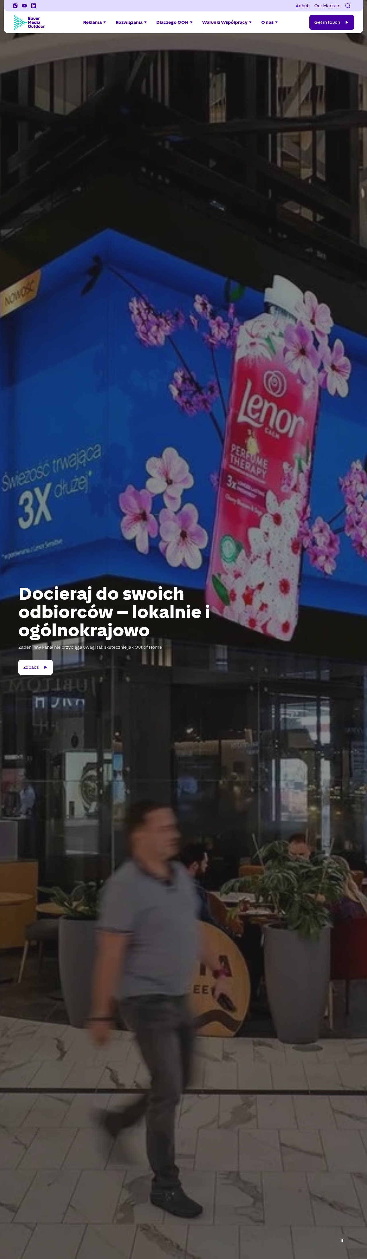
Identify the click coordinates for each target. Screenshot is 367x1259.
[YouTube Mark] (24, 5)
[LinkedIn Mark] (33, 5)
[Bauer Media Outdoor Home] (29, 22)
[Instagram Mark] (15, 5)
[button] (348, 6)
